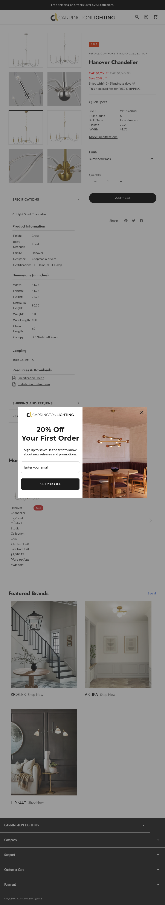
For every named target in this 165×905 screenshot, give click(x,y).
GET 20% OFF (50, 484)
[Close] (142, 412)
